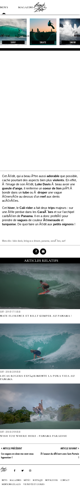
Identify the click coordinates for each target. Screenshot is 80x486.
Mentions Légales (11, 484)
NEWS (4, 7)
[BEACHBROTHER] (5, 469)
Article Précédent (12, 448)
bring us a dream (32, 240)
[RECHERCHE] (42, 36)
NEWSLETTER (51, 480)
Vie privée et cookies (33, 484)
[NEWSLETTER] (51, 36)
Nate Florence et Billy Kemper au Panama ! (36, 316)
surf (63, 240)
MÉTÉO (5, 36)
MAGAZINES (26, 7)
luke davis (18, 240)
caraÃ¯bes (56, 240)
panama (45, 240)
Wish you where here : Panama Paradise (33, 436)
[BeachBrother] (40, 13)
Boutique (22, 36)
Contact (65, 480)
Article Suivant (69, 448)
